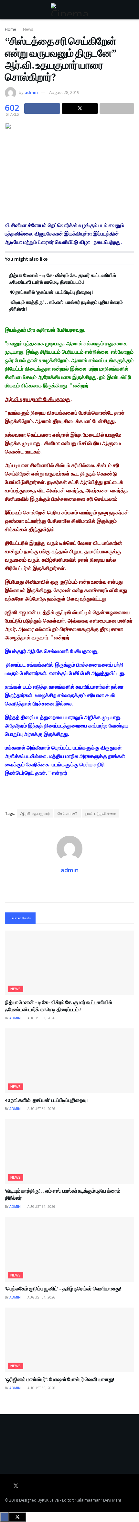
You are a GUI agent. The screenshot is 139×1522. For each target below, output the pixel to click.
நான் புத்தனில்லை (100, 813)
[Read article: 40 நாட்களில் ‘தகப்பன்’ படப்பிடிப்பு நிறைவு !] (69, 1060)
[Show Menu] (7, 9)
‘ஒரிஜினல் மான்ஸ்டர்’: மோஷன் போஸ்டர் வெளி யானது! (59, 1379)
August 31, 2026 (41, 1018)
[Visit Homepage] (69, 9)
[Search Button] (131, 9)
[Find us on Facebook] (7, 1486)
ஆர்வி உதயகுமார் (35, 813)
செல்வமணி (68, 813)
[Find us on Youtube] (25, 1486)
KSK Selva (50, 1500)
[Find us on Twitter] (15, 1486)
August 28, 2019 (64, 92)
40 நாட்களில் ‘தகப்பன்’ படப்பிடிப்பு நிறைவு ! (51, 292)
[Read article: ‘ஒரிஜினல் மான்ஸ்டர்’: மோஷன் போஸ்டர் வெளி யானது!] (69, 1340)
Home (10, 29)
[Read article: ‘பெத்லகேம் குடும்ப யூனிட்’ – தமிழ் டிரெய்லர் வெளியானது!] (69, 1249)
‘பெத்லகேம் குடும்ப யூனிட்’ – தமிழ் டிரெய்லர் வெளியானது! (63, 1288)
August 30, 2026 (41, 1388)
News (28, 29)
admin (31, 92)
